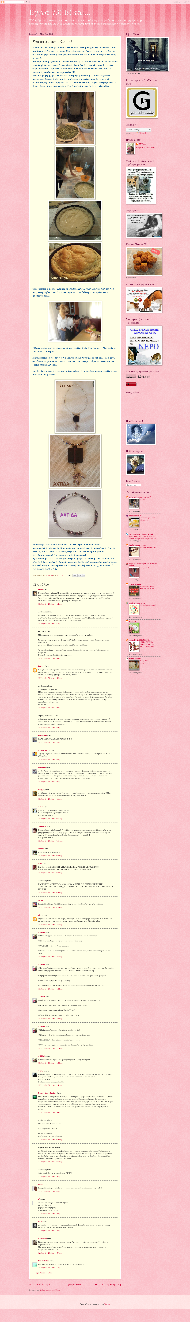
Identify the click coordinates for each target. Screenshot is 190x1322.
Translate (143, 133)
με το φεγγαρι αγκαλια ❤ (140, 497)
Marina (41, 848)
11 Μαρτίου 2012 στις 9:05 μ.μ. (50, 623)
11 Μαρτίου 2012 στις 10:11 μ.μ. (50, 818)
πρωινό (143, 499)
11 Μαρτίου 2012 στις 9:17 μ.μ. (50, 707)
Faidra (40, 1184)
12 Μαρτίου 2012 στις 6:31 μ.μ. (50, 1176)
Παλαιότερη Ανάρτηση (108, 1284)
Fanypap (41, 789)
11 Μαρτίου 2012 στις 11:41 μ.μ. (50, 1085)
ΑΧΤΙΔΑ (41, 932)
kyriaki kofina (43, 1261)
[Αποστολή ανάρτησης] (69, 575)
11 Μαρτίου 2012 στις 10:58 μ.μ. (50, 907)
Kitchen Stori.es (135, 515)
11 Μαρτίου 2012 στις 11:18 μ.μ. (50, 956)
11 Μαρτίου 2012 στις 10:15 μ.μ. (50, 841)
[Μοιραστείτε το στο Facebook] (81, 575)
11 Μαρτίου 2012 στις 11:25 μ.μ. (50, 1018)
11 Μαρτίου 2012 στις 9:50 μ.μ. (50, 781)
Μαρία (41, 900)
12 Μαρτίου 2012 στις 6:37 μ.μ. (50, 1191)
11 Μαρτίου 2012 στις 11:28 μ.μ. (50, 1048)
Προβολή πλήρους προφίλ (146, 147)
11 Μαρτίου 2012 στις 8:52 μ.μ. (50, 604)
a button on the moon (137, 603)
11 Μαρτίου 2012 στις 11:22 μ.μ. (50, 989)
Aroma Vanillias (135, 658)
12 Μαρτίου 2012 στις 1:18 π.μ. (50, 1112)
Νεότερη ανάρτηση (39, 1284)
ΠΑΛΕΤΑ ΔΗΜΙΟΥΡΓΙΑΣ (139, 640)
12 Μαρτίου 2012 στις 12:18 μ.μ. (50, 1161)
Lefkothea (42, 767)
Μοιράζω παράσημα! (148, 605)
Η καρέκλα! (144, 568)
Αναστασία (43, 750)
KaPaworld (42, 1238)
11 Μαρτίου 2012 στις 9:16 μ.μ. (50, 678)
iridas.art (132, 621)
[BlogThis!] (76, 575)
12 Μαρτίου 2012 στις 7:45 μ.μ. (50, 1230)
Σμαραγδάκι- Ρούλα (47, 1093)
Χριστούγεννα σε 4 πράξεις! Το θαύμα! (147, 587)
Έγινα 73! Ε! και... (59, 12)
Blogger (107, 1304)
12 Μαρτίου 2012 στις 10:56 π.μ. (50, 1139)
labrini (41, 666)
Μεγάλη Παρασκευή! (148, 547)
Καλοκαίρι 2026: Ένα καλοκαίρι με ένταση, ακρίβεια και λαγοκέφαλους (142, 537)
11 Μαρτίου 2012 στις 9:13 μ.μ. (50, 658)
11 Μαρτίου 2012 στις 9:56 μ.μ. (50, 799)
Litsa (40, 1221)
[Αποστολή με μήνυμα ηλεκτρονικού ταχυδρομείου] (74, 575)
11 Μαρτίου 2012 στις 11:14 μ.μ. (50, 924)
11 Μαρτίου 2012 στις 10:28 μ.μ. (50, 872)
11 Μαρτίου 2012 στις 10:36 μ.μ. (50, 892)
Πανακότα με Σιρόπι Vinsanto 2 (148, 519)
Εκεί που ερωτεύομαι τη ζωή (141, 534)
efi (39, 1199)
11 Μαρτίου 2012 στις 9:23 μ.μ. (50, 727)
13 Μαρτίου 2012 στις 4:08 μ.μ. (50, 1267)
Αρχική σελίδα (73, 1284)
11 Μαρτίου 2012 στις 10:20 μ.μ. (50, 855)
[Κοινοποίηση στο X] (78, 575)
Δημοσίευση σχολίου (44, 1273)
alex (39, 915)
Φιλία (40, 1071)
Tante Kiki (42, 826)
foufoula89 (42, 735)
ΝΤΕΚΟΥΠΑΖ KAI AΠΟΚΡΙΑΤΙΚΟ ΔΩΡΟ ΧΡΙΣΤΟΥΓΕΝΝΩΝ (148, 644)
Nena (40, 863)
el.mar (40, 806)
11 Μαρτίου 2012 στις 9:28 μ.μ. (50, 742)
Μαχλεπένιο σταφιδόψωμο (145, 661)
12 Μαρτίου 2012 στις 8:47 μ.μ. (50, 1253)
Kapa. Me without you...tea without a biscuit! (143, 564)
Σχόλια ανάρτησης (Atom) (50, 1290)
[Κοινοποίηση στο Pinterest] (83, 575)
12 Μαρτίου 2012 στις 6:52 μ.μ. (50, 1213)
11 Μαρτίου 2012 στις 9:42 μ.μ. (50, 759)
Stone (40, 589)
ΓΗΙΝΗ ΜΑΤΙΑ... (135, 584)
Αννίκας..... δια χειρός (138, 545)
